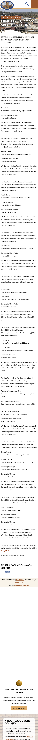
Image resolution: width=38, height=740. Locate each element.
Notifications (19, 708)
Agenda (7, 572)
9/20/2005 (19, 582)
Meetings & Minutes (11, 18)
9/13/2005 (20, 580)
